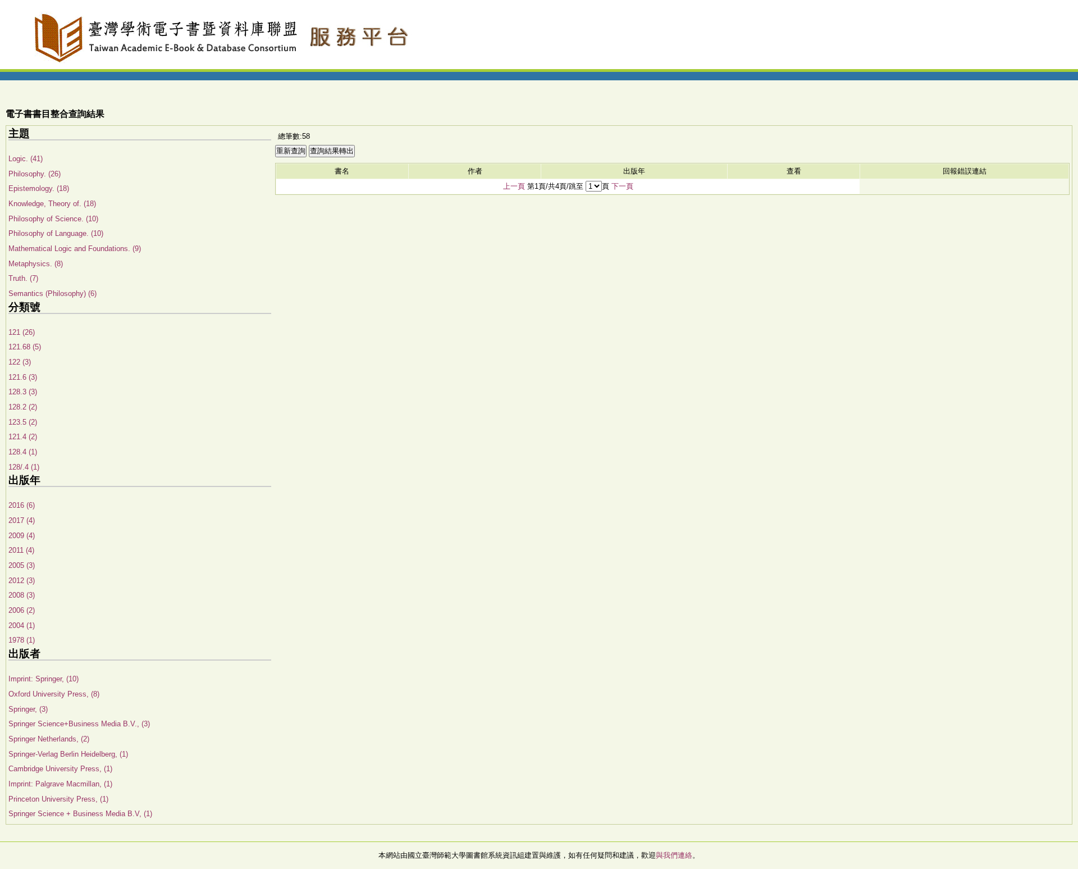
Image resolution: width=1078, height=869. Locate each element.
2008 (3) (21, 595)
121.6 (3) (22, 377)
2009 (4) (21, 535)
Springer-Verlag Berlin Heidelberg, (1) (68, 754)
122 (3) (19, 362)
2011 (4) (21, 550)
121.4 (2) (22, 437)
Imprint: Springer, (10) (43, 679)
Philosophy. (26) (34, 174)
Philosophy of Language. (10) (55, 233)
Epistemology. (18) (38, 188)
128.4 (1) (22, 452)
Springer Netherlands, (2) (48, 739)
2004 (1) (21, 625)
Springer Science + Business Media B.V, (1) (80, 813)
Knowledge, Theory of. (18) (52, 203)
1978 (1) (21, 640)
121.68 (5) (24, 347)
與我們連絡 (674, 855)
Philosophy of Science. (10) (53, 219)
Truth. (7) (23, 278)
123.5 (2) (22, 422)
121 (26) (21, 332)
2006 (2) (21, 610)
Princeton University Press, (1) (58, 799)
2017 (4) (21, 520)
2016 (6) (21, 505)
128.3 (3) (22, 392)
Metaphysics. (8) (35, 264)
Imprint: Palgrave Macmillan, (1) (60, 784)
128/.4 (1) (23, 467)
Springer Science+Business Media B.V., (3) (79, 724)
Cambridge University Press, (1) (60, 769)
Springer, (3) (28, 709)
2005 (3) (21, 565)
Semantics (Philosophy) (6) (52, 293)
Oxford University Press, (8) (53, 694)
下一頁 (622, 186)
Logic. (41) (25, 158)
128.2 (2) (22, 407)
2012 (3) (21, 580)
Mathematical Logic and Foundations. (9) (74, 248)
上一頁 (514, 186)
